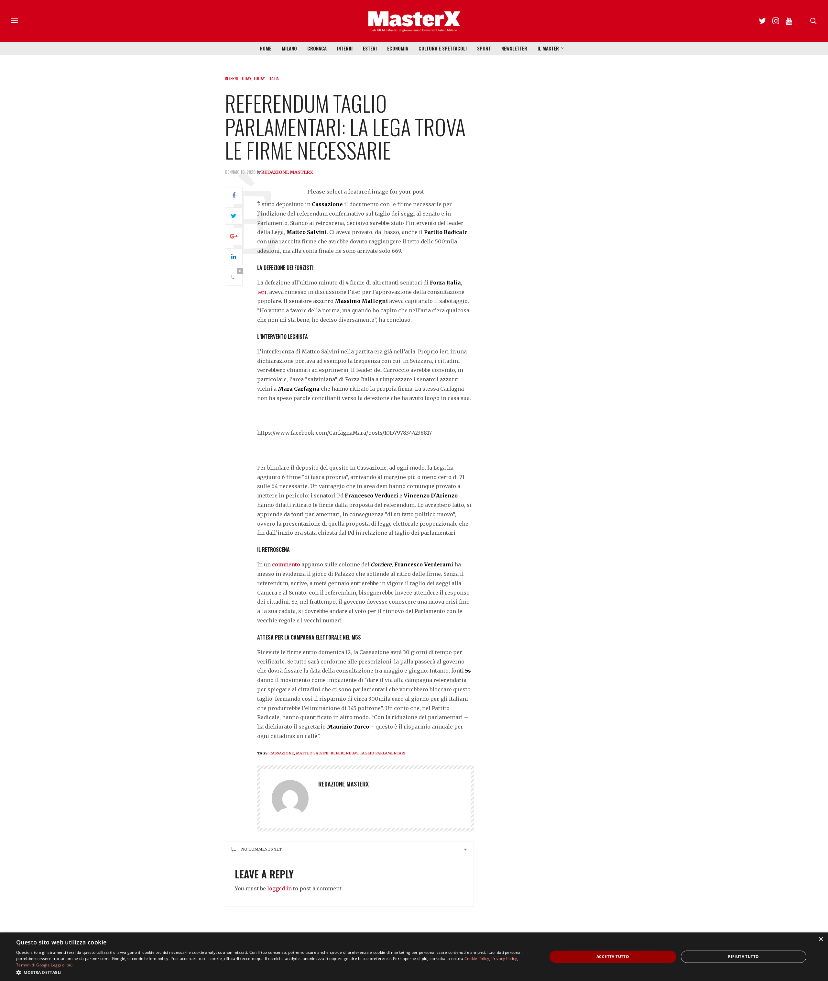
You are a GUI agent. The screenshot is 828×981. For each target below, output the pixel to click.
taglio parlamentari (383, 753)
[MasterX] (414, 21)
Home (265, 48)
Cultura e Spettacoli (443, 48)
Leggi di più (61, 965)
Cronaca (317, 48)
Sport (484, 48)
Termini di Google (33, 965)
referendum (344, 753)
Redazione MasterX (287, 172)
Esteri (370, 48)
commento (286, 564)
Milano (289, 48)
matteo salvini (312, 753)
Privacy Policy (504, 958)
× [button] (820, 939)
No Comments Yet (261, 849)
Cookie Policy (476, 958)
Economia (397, 48)
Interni (345, 48)
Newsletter (514, 48)
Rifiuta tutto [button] (743, 956)
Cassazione (281, 753)
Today (245, 78)
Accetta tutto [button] (612, 956)
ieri (262, 292)
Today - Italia (266, 78)
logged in (279, 888)
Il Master (548, 48)
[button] (273, 972)
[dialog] (414, 956)
